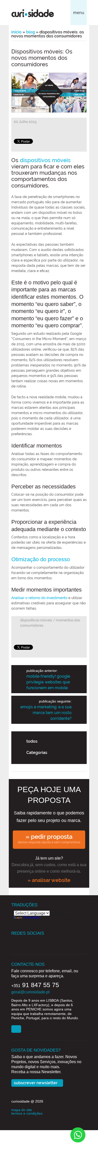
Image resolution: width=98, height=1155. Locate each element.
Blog (30, 32)
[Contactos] (16, 1029)
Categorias (36, 752)
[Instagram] (34, 941)
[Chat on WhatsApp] (77, 1134)
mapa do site (21, 1110)
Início (16, 32)
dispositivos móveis (45, 160)
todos (31, 741)
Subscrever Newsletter (36, 1082)
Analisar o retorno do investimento (39, 598)
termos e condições (26, 1113)
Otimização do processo (40, 559)
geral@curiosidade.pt (30, 992)
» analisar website (49, 880)
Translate (31, 918)
